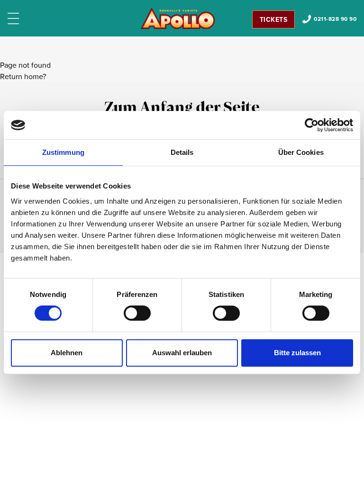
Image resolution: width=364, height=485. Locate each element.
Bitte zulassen (297, 353)
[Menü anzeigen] (13, 18)
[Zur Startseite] (178, 18)
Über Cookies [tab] (301, 152)
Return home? (23, 76)
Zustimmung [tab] (63, 152)
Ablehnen (66, 353)
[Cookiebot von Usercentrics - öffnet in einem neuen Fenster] (311, 125)
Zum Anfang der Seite (182, 108)
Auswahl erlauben (182, 353)
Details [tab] (182, 152)
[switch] (137, 313)
